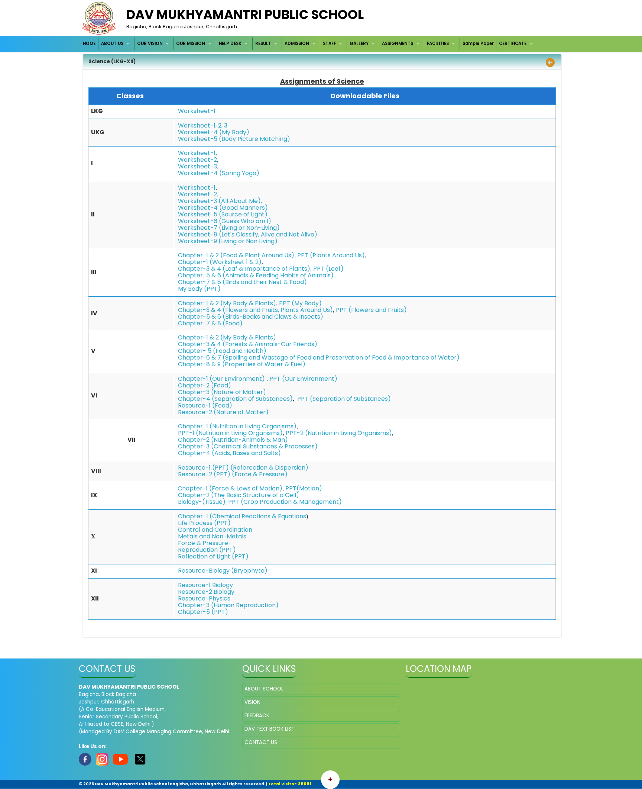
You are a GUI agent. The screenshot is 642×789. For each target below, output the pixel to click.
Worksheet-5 (198, 214)
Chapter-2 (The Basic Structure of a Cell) (238, 495)
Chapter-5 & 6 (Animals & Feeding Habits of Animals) (256, 275)
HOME (89, 43)
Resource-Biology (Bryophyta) (223, 570)
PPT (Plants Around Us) (331, 255)
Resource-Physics (204, 598)
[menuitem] (90, 44)
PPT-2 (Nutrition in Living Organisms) (339, 433)
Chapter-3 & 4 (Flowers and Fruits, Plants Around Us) (255, 310)
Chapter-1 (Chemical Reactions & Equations (242, 516)
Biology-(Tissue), (202, 501)
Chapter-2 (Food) (204, 385)
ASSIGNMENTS (397, 43)
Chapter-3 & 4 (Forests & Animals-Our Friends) (247, 344)
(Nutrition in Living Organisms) (253, 426)
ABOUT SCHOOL (263, 688)
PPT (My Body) (300, 303)
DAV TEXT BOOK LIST (269, 728)
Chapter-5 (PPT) (203, 612)
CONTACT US (260, 742)
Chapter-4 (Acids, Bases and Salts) (229, 453)
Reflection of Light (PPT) (213, 556)
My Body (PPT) (199, 288)
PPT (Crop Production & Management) (285, 501)
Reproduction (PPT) (207, 549)
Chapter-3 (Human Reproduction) (228, 605)
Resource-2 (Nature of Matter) (223, 412)
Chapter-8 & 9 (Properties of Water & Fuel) (241, 364)
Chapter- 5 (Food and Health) (222, 351)
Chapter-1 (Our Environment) (221, 378)
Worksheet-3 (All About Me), (220, 201)
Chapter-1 (193, 426)
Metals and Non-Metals (212, 536)
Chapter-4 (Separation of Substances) (235, 398)
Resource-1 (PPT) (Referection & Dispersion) (243, 467)
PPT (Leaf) (328, 268)
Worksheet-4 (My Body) (213, 132)
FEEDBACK (256, 715)
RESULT (263, 43)
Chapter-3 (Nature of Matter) (222, 392)
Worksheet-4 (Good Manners (221, 207)
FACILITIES (438, 43)
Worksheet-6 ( (199, 221)
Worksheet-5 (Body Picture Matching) (234, 139)
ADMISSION (297, 43)
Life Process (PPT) (204, 523)
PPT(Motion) (303, 488)
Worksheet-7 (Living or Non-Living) (229, 227)
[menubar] (309, 44)
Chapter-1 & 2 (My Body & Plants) (227, 303)
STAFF (329, 43)
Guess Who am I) (246, 221)
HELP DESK (230, 43)
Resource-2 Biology (206, 591)
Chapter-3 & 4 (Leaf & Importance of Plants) (244, 268)
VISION (252, 702)
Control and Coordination (215, 529)
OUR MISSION (190, 43)
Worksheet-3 (197, 166)
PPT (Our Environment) (303, 378)
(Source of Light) (243, 214)
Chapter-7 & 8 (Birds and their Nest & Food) (242, 282)
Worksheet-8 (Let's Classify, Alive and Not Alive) (247, 234)
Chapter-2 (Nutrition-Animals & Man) (233, 439)
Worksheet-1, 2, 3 (202, 125)
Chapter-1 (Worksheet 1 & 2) (220, 262)
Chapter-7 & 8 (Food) (210, 323)
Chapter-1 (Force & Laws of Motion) (230, 488)
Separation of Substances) (351, 398)
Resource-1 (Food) (205, 405)
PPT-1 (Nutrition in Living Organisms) (230, 433)
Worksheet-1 (196, 111)
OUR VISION (150, 43)
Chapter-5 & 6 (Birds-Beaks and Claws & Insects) (250, 316)
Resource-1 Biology (205, 585)
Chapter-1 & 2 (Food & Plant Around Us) (236, 255)
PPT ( (304, 398)
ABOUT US (112, 43)
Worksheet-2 (197, 159)
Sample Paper (478, 43)
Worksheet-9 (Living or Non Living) (228, 241)
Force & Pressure (203, 543)
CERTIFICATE (512, 43)
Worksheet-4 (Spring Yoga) (218, 173)
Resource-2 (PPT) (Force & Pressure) (233, 474)
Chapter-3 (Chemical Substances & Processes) (248, 446)
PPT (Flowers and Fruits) (371, 310)
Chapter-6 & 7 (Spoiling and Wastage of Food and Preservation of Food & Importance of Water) (319, 357)
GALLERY (359, 43)
